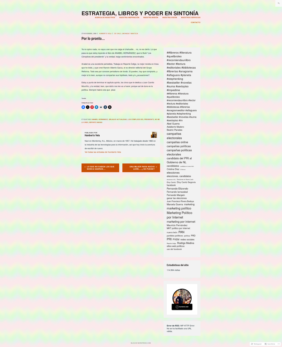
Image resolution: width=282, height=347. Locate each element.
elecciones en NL (171, 179)
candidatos (173, 165)
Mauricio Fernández (177, 225)
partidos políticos (175, 235)
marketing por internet (181, 221)
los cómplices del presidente (141, 119)
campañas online (177, 142)
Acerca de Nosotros (105, 17)
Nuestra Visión (169, 17)
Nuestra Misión (150, 17)
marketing (189, 204)
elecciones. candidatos (179, 176)
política (187, 235)
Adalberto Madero (175, 126)
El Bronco (183, 169)
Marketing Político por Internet (179, 214)
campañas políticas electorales (179, 152)
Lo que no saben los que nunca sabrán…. (100, 167)
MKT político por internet (178, 228)
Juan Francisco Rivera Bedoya (180, 201)
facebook (171, 185)
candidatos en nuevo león (187, 166)
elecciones (173, 172)
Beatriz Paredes (174, 129)
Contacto (195, 22)
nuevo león (172, 232)
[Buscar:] (278, 3)
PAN (181, 232)
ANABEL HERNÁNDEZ (100, 119)
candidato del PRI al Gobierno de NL (179, 160)
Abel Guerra (173, 123)
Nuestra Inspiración (129, 17)
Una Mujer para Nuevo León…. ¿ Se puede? (142, 167)
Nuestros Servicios (190, 17)
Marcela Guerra (175, 204)
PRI (169, 239)
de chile (117, 34)
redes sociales (187, 239)
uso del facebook (174, 249)
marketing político (179, 208)
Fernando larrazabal (177, 191)
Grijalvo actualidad (118, 119)
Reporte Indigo (95, 122)
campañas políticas (179, 146)
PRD (193, 235)
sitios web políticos (176, 246)
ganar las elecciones (177, 198)
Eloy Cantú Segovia (186, 182)
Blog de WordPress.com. (141, 343)
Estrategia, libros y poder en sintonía (140, 13)
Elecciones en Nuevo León (185, 179)
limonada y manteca (130, 34)
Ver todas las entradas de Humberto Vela (103, 151)
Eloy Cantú (171, 182)
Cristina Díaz (173, 169)
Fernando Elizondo (177, 188)
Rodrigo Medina (185, 243)
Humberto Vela (105, 34)
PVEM (176, 239)
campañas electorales (174, 135)
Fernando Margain (176, 195)
